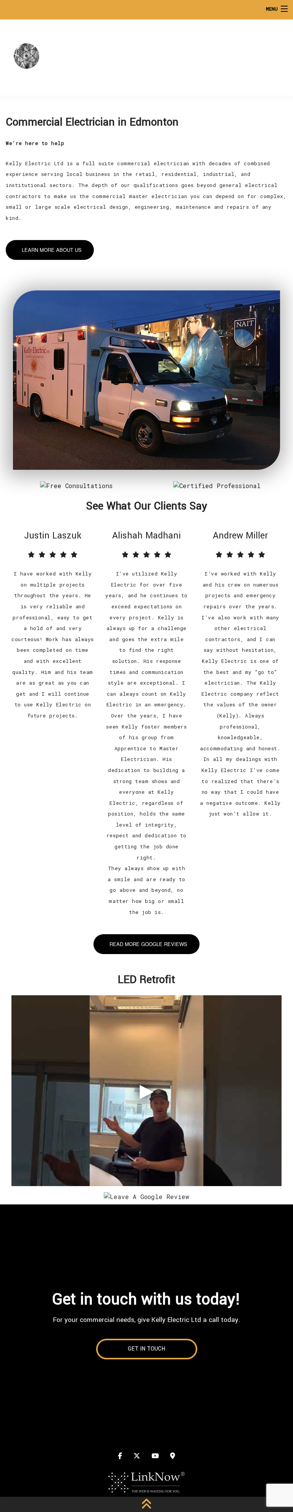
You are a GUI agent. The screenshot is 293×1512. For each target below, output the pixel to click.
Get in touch (146, 1349)
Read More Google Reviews (148, 944)
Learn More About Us (52, 249)
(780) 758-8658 (244, 54)
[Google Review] (146, 1196)
